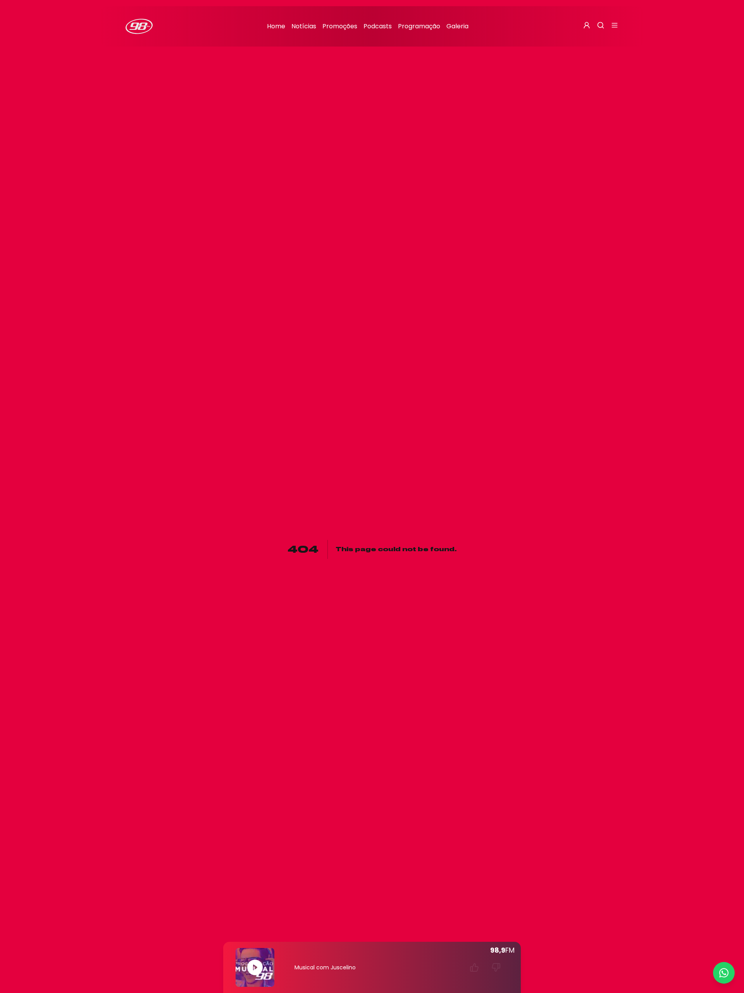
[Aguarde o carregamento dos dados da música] (474, 967)
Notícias (303, 26)
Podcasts (377, 26)
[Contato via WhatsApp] (724, 973)
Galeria (457, 26)
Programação (419, 26)
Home (276, 26)
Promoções (339, 26)
